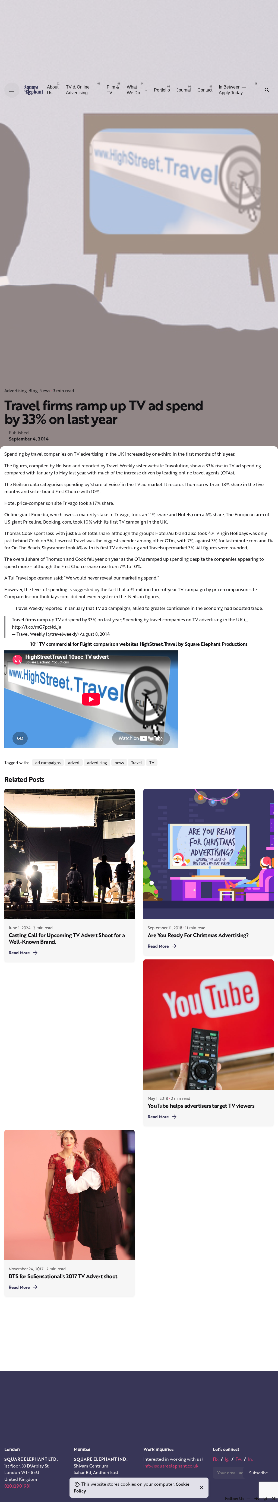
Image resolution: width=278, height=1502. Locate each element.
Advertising (15, 390)
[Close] (201, 1487)
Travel (136, 762)
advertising (97, 762)
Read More (19, 953)
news (119, 762)
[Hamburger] (12, 90)
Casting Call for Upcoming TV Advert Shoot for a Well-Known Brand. (67, 938)
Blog (33, 390)
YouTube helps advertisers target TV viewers (201, 1106)
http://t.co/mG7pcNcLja (36, 627)
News (44, 390)
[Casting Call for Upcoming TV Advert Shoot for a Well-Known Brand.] (69, 854)
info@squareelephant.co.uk (170, 1466)
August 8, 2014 (95, 634)
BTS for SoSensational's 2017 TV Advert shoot (63, 1276)
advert (74, 762)
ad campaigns (48, 762)
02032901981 (17, 1486)
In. (250, 1459)
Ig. (227, 1459)
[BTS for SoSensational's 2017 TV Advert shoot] (69, 1195)
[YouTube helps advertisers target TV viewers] (208, 1024)
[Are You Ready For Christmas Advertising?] (208, 854)
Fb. (216, 1459)
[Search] (267, 90)
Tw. (239, 1459)
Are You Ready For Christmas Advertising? (198, 935)
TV (151, 762)
